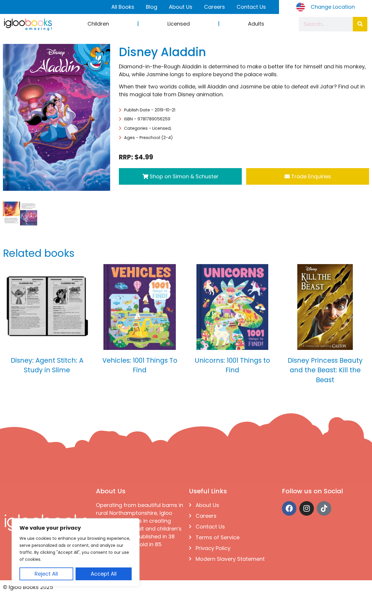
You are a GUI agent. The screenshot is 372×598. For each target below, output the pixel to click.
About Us (180, 6)
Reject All (46, 573)
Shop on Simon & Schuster (183, 176)
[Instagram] (306, 508)
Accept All (104, 573)
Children (98, 23)
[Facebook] (289, 508)
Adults (256, 23)
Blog (151, 6)
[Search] (360, 24)
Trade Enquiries (310, 176)
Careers (214, 6)
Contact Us (251, 6)
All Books (122, 6)
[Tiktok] (324, 508)
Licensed (178, 23)
